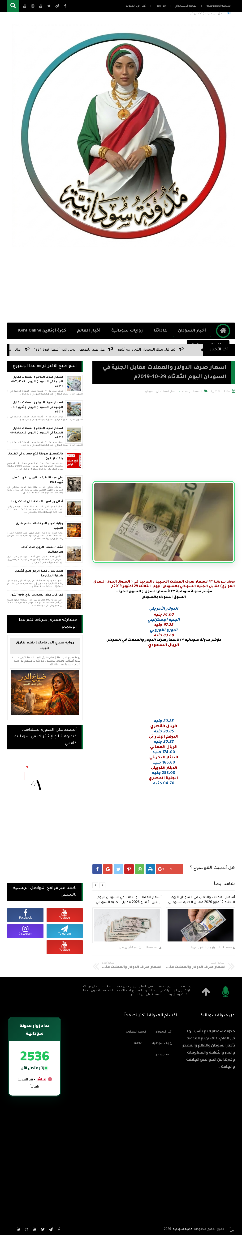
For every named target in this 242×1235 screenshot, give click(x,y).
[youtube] (34, 1229)
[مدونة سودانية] (123, 135)
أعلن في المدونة (136, 6)
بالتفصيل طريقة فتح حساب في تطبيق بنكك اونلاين (35, 456)
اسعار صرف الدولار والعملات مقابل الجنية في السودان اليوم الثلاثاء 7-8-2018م (37, 382)
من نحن (161, 6)
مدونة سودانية (182, 1229)
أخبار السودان (192, 331)
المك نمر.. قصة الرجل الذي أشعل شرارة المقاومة (39, 574)
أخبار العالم (88, 331)
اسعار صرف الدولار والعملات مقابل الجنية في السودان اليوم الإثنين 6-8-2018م (37, 407)
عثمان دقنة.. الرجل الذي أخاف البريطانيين (42, 550)
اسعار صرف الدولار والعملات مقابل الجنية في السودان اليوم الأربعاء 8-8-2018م (36, 433)
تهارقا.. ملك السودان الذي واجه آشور (36, 595)
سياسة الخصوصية (219, 6)
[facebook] (58, 1229)
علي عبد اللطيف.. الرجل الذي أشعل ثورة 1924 (123, 350)
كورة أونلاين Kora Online (42, 331)
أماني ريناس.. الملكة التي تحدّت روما (47, 350)
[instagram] (26, 1229)
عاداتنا (160, 331)
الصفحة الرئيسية (192, 391)
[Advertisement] (121, 285)
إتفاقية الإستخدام (186, 6)
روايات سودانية (127, 331)
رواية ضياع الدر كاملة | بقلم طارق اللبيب (39, 526)
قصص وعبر (164, 1054)
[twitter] (42, 1229)
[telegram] (50, 1229)
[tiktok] (10, 1229)
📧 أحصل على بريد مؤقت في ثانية (209, 13)
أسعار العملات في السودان (161, 391)
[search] (13, 6)
